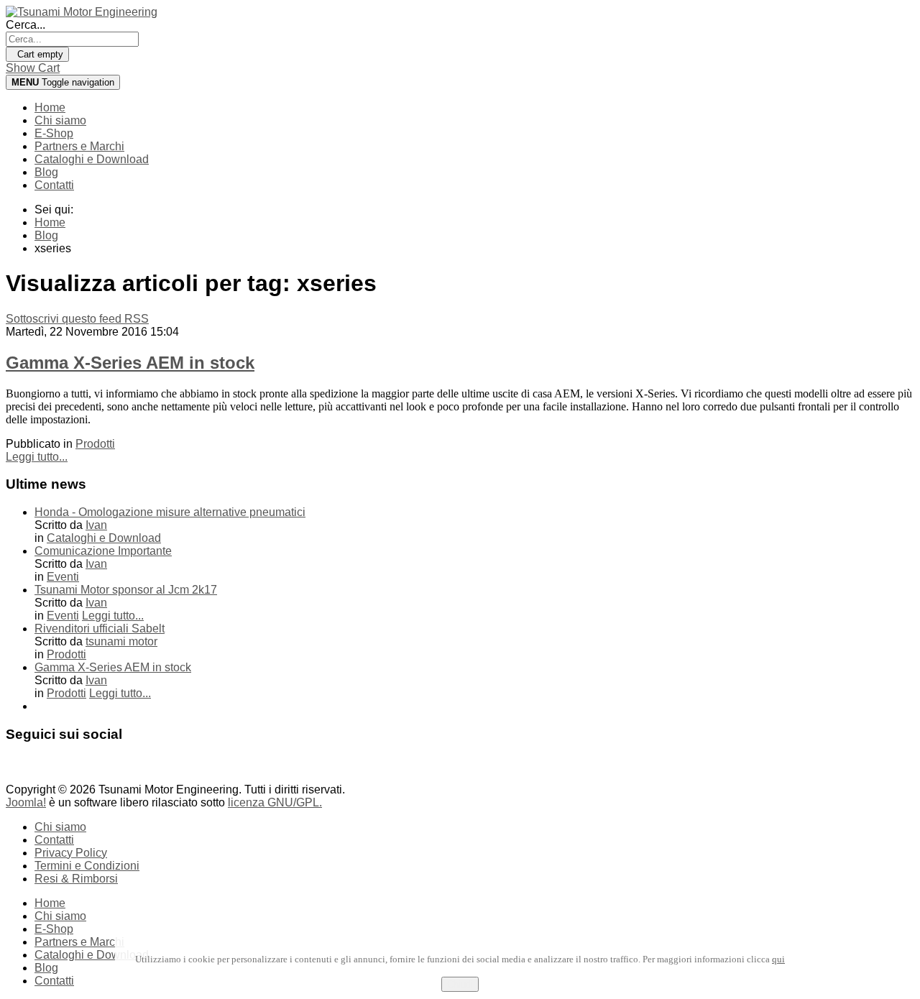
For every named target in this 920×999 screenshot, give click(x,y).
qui (778, 959)
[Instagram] (72, 768)
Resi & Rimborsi (76, 879)
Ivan (96, 525)
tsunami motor (121, 641)
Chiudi (460, 984)
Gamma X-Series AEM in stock (130, 362)
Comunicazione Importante (103, 551)
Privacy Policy (70, 853)
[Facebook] (18, 768)
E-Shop (53, 133)
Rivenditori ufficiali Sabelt (99, 628)
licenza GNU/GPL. (275, 802)
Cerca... (25, 25)
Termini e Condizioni (86, 866)
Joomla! (26, 802)
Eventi (63, 577)
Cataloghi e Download (91, 159)
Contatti (54, 185)
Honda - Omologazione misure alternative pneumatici (169, 512)
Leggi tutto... (37, 457)
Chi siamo (60, 120)
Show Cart (33, 68)
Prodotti (95, 444)
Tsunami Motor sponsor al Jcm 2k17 (125, 590)
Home (49, 107)
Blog (46, 172)
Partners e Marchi (79, 146)
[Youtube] (45, 768)
